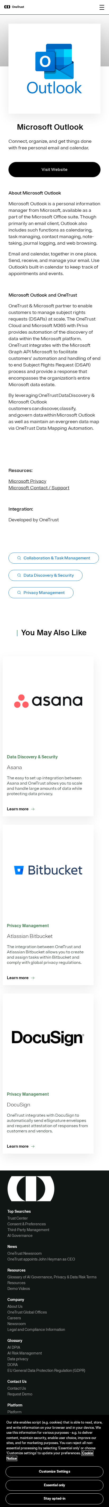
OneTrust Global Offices (27, 1312)
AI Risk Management (24, 1353)
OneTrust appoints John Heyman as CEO (41, 1259)
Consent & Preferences (26, 1224)
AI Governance (20, 1235)
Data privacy (17, 1359)
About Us (14, 1306)
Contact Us (16, 1388)
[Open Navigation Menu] (102, 7)
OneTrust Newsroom (24, 1253)
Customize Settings (54, 1471)
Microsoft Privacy (27, 481)
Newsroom (16, 1324)
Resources (16, 1283)
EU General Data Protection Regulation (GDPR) (46, 1370)
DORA (12, 1365)
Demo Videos (18, 1288)
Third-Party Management (28, 1230)
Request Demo (19, 1394)
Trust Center (17, 1218)
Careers (14, 1318)
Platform (14, 1412)
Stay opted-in (55, 1499)
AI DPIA (13, 1347)
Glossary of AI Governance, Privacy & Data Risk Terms (52, 1277)
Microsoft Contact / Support (38, 488)
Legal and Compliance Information (36, 1329)
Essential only (54, 1485)
